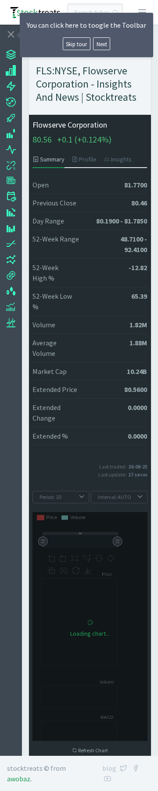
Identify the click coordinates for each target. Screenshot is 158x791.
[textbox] (95, 12)
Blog (109, 768)
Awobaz (18, 778)
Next (102, 44)
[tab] (50, 159)
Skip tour (76, 44)
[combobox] (95, 12)
